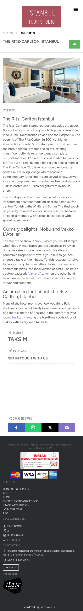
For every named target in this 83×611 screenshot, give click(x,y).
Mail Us (12, 567)
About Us (9, 493)
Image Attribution (16, 505)
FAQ (5, 513)
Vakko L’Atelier (38, 273)
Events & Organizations (21, 501)
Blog (6, 497)
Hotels (29, 33)
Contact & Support (17, 489)
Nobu (38, 241)
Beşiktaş (17, 317)
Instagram (15, 535)
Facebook (14, 526)
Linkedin (13, 540)
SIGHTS (8, 33)
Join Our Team (13, 509)
